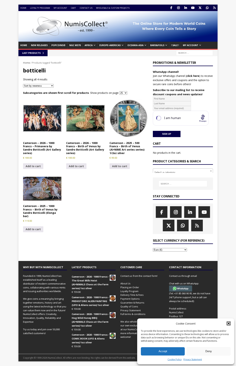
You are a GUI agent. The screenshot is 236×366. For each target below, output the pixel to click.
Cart (73, 7)
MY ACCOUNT (190, 45)
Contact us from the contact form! (138, 276)
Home (23, 7)
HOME (23, 45)
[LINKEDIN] (185, 8)
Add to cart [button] (33, 166)
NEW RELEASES (39, 45)
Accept (163, 351)
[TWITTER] (200, 8)
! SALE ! (175, 45)
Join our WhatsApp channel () (176, 76)
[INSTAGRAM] (178, 8)
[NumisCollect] (118, 39)
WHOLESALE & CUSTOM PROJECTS (112, 7)
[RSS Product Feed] (214, 8)
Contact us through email (183, 276)
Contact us (86, 7)
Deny (208, 351)
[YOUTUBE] (193, 8)
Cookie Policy (175, 359)
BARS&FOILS (157, 45)
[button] (228, 323)
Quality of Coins (129, 306)
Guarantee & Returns (132, 302)
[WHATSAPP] (207, 8)
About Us (125, 283)
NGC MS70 (75, 45)
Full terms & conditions (132, 314)
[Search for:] (194, 52)
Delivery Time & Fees (132, 295)
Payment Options (130, 298)
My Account (60, 7)
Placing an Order (129, 287)
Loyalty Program (40, 7)
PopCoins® (58, 45)
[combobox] (183, 171)
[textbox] (183, 172)
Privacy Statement (192, 359)
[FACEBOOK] (171, 8)
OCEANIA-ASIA (135, 45)
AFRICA (89, 45)
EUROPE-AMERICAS (110, 45)
